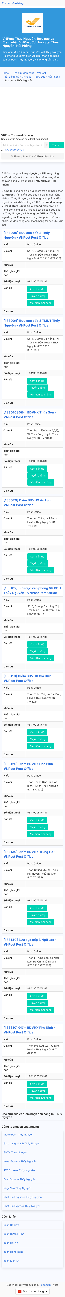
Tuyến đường (38, 296)
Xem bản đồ (37, 289)
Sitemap (46, 1284)
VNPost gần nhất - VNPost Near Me (32, 156)
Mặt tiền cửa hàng (41, 302)
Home (5, 72)
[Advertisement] (32, 111)
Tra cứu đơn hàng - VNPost (29, 72)
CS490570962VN (14, 150)
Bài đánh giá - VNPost (17, 76)
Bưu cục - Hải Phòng (47, 76)
